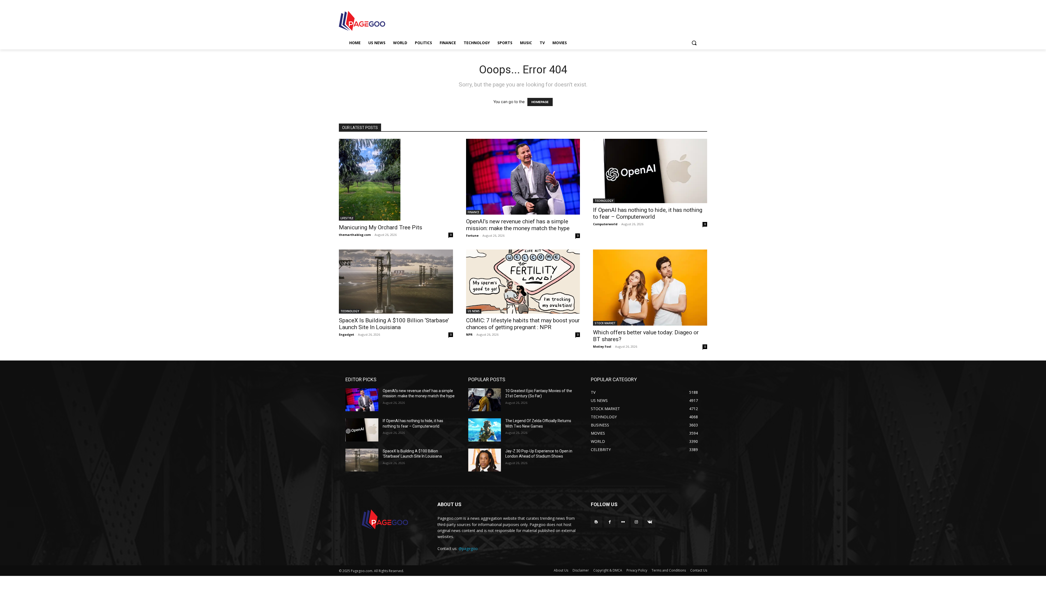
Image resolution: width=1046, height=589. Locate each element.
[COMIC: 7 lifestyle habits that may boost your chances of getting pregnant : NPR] (523, 282)
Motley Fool (602, 346)
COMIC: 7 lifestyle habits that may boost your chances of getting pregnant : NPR (523, 323)
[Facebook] (609, 522)
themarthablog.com (355, 235)
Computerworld (605, 224)
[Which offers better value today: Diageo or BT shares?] (650, 288)
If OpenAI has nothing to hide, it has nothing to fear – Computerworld (647, 213)
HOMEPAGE (540, 102)
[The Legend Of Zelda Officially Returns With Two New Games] (484, 429)
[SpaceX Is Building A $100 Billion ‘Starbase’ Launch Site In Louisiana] (396, 282)
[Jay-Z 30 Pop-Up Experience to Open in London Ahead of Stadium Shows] (484, 460)
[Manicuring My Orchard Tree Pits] (396, 180)
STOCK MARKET (605, 323)
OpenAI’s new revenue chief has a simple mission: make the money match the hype (518, 225)
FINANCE (473, 212)
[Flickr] (623, 522)
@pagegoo (468, 548)
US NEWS (474, 311)
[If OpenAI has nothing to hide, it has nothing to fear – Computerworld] (650, 171)
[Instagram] (636, 522)
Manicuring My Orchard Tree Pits (380, 227)
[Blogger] (596, 522)
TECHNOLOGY (604, 201)
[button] (694, 42)
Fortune (472, 235)
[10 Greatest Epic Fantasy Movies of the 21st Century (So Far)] (484, 399)
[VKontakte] (649, 522)
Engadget (346, 334)
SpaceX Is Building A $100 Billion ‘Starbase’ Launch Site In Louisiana (394, 323)
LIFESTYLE (346, 218)
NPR (469, 334)
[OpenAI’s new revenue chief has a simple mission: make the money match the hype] (523, 176)
